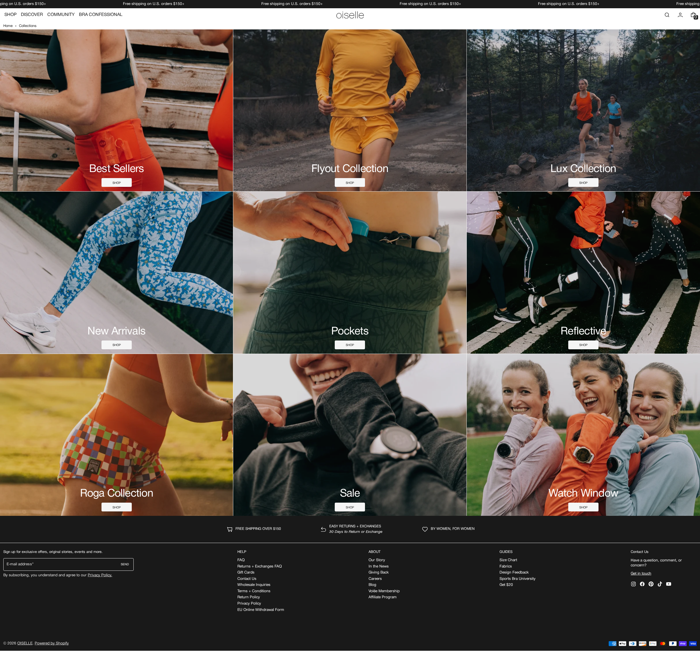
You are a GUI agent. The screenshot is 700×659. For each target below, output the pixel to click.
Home (8, 26)
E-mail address (19, 564)
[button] (667, 14)
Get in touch (641, 573)
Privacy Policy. (100, 575)
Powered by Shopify (52, 643)
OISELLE (24, 643)
